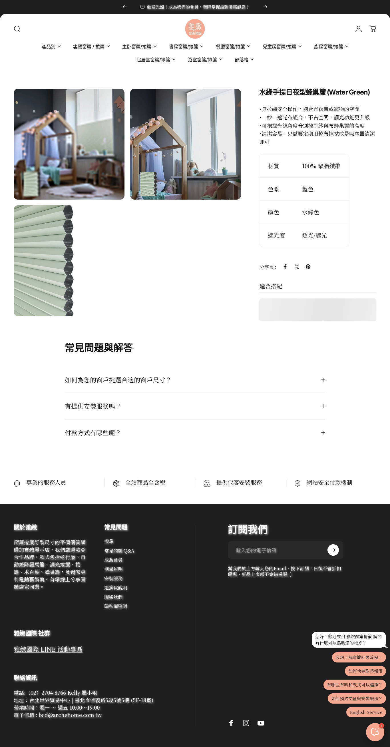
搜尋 (108, 541)
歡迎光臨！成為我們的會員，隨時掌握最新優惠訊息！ (198, 7)
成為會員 (113, 560)
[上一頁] (124, 7)
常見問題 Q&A (119, 550)
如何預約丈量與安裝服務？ (357, 698)
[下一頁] (265, 7)
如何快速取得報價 (365, 671)
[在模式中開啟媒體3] (69, 260)
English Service (366, 712)
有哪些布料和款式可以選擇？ (355, 685)
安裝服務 (113, 578)
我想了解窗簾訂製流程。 (359, 657)
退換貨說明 (115, 587)
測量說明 (113, 569)
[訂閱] (333, 550)
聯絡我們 (113, 597)
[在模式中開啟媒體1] (69, 144)
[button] (375, 732)
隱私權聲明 (115, 606)
